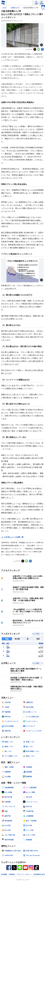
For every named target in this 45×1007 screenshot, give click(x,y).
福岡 (8, 648)
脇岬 (8, 652)
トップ (4, 7)
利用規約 (12, 874)
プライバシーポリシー (24, 874)
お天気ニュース (15, 7)
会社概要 (4, 874)
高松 (8, 656)
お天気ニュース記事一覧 (14, 537)
